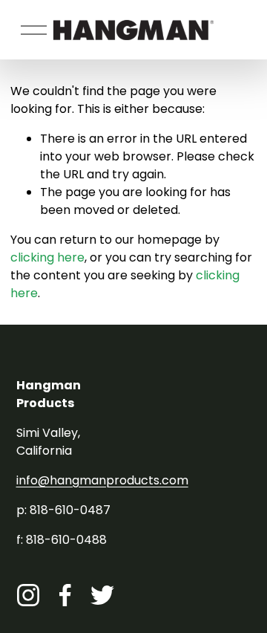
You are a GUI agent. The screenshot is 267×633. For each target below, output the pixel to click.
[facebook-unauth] (65, 595)
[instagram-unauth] (28, 595)
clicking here (47, 257)
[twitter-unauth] (102, 595)
